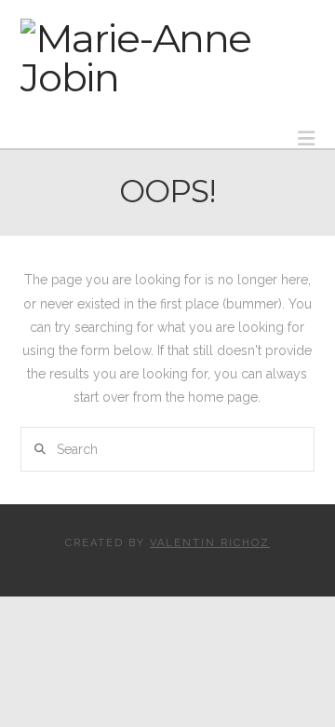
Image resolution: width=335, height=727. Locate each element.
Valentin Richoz (210, 543)
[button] (306, 138)
